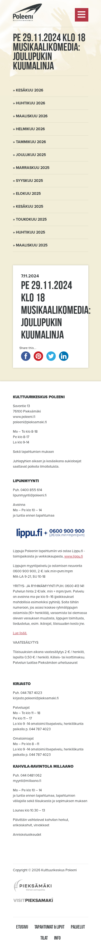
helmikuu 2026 (30, 129)
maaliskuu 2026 (32, 116)
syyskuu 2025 (29, 180)
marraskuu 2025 (33, 167)
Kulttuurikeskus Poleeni (27, 35)
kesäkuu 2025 (29, 206)
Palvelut (78, 926)
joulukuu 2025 (31, 155)
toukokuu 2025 (31, 219)
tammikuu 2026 (31, 142)
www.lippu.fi (73, 556)
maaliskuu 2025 (32, 245)
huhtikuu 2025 (30, 232)
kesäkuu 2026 (29, 90)
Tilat (44, 937)
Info (57, 937)
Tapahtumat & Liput (49, 926)
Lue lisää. (20, 633)
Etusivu (22, 926)
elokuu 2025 (28, 193)
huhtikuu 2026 (30, 103)
